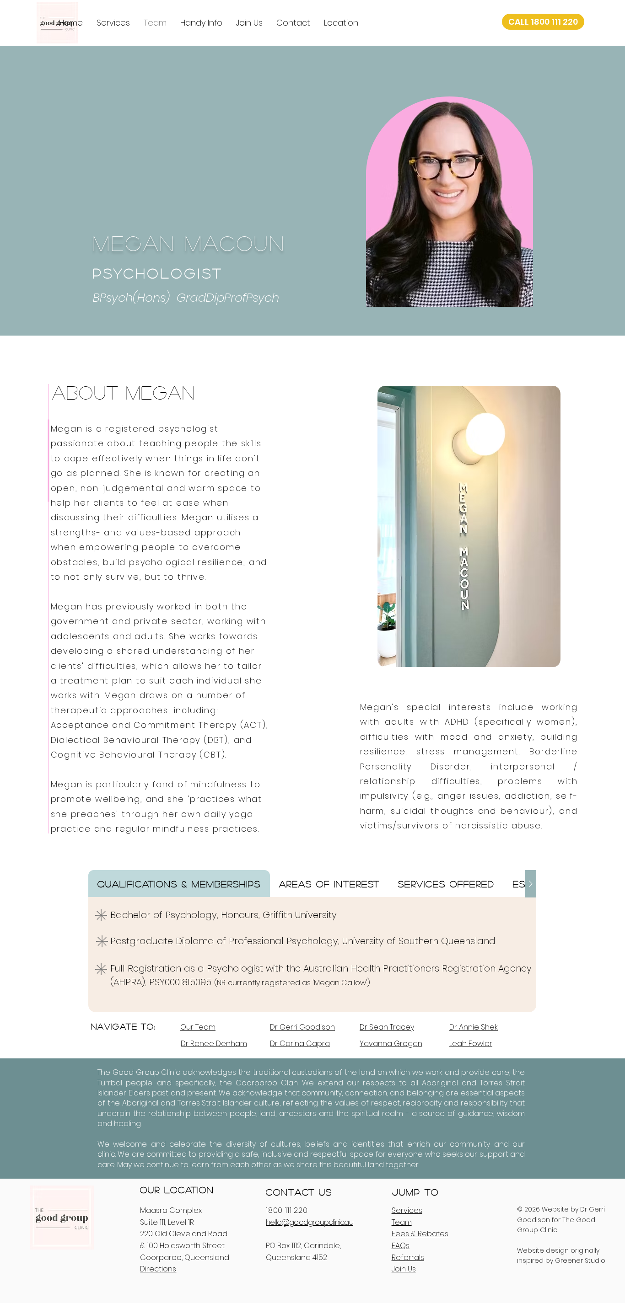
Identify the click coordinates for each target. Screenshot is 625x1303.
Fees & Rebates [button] (420, 1233)
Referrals (408, 1257)
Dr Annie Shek (473, 1027)
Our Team (198, 1027)
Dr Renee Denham (214, 1043)
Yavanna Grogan (391, 1043)
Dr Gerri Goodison (302, 1027)
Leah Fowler (470, 1043)
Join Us (404, 1269)
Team (402, 1222)
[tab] (179, 883)
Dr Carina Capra (300, 1043)
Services (407, 1210)
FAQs (400, 1245)
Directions (158, 1269)
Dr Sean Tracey (387, 1027)
